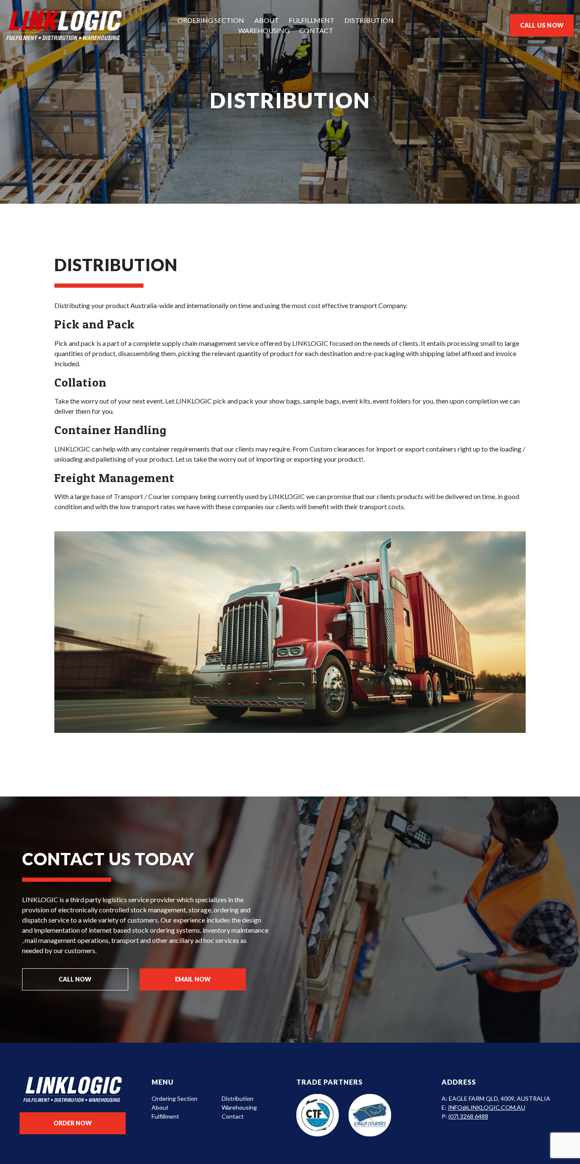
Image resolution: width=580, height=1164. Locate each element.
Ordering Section (210, 20)
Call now (75, 979)
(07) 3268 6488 (468, 1116)
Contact (316, 30)
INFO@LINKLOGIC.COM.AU (486, 1107)
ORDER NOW (72, 1123)
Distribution (369, 20)
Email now (193, 979)
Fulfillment (312, 20)
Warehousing (264, 30)
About (266, 20)
